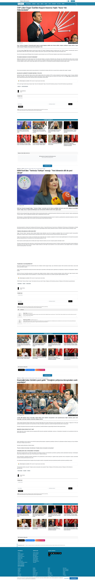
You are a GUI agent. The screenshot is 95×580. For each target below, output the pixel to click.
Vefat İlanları (35, 558)
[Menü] (76, 4)
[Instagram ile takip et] (56, 553)
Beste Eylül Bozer (23, 90)
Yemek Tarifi (35, 572)
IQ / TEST (50, 574)
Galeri (64, 572)
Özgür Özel (19, 86)
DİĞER (63, 3)
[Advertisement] (47, 255)
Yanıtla (25, 316)
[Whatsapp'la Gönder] (73, 43)
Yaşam (38, 3)
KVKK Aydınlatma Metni (22, 562)
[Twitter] (70, 43)
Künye (19, 552)
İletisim (19, 559)
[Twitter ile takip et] (51, 553)
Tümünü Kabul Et (73, 578)
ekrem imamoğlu (20, 470)
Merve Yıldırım (22, 475)
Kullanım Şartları (21, 556)
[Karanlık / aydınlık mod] (68, 1)
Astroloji (64, 568)
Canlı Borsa (35, 557)
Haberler (19, 5)
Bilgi (49, 570)
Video (64, 571)
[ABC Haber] (21, 4)
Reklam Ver (20, 558)
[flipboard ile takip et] (58, 553)
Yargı (49, 569)
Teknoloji (19, 576)
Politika (59, 3)
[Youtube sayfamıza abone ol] (54, 553)
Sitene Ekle (20, 557)
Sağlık (34, 568)
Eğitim (64, 574)
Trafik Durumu (36, 552)
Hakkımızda (20, 555)
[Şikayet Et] (76, 316)
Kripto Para (35, 574)
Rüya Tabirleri (65, 569)
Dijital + (34, 569)
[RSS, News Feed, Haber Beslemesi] (49, 555)
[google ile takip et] (60, 553)
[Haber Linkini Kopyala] (77, 43)
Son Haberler (35, 556)
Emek (49, 568)
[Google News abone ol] (75, 43)
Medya (42, 3)
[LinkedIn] (72, 43)
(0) (27, 316)
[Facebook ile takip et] (49, 553)
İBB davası (28, 470)
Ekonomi (54, 3)
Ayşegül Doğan (20, 283)
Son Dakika (28, 3)
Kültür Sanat (50, 575)
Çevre (49, 571)
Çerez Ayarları (66, 578)
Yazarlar (34, 562)
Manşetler (35, 555)
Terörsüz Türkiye (28, 283)
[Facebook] (69, 43)
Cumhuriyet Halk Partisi (25, 86)
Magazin (34, 576)
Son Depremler (36, 561)
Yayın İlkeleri (20, 561)
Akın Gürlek (24, 470)
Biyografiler (35, 559)
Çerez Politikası (21, 563)
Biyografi (50, 572)
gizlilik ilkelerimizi (28, 578)
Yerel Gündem (65, 570)
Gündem (34, 3)
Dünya (46, 3)
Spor (49, 3)
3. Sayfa (64, 575)
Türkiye (34, 571)
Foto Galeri (35, 575)
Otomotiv (35, 570)
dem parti (24, 283)
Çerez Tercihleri (21, 564)
